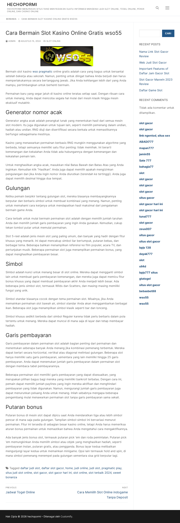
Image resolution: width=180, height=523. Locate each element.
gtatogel (145, 278)
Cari (168, 33)
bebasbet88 (147, 291)
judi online (81, 468)
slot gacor (40, 472)
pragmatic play (111, 468)
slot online (80, 472)
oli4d (142, 266)
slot (141, 173)
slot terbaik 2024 (100, 472)
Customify (66, 516)
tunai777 (145, 216)
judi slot (94, 468)
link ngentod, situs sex (154, 135)
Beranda (11, 19)
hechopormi (22, 4)
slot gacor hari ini (60, 472)
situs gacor (147, 197)
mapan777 (146, 148)
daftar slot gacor (52, 468)
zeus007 (145, 229)
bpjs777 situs (148, 272)
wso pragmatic (42, 71)
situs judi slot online (19, 472)
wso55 (144, 297)
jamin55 (144, 154)
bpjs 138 (145, 247)
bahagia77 (146, 166)
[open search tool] (157, 7)
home (69, 468)
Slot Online (53, 41)
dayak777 (146, 254)
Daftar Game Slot (150, 90)
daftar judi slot (30, 468)
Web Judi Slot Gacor (153, 62)
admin (12, 41)
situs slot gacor (149, 241)
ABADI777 (146, 141)
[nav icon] (167, 8)
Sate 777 (145, 160)
